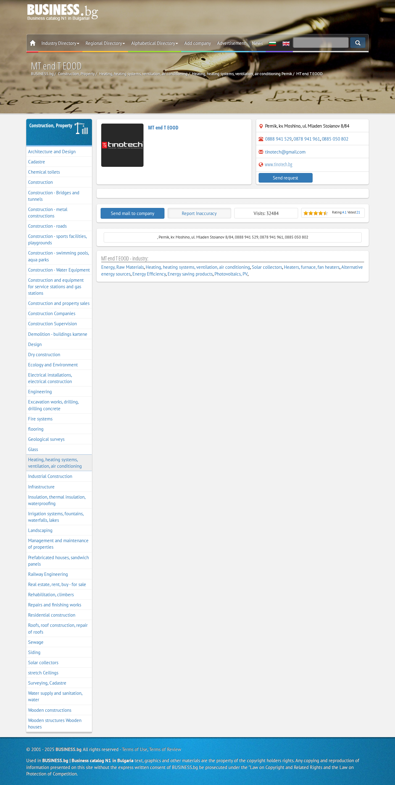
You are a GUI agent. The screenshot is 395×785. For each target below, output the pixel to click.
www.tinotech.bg (278, 164)
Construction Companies (51, 313)
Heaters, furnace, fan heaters (311, 267)
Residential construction (51, 615)
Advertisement (231, 43)
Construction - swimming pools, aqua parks (58, 256)
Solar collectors (43, 662)
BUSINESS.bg (68, 749)
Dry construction (44, 354)
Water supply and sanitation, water (55, 696)
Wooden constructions (49, 710)
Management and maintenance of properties (58, 544)
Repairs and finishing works (54, 605)
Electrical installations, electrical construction (50, 378)
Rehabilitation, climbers (51, 594)
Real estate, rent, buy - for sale (57, 584)
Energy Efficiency (149, 274)
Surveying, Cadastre (47, 683)
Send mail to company (132, 213)
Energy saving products (190, 274)
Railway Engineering (48, 574)
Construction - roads (47, 226)
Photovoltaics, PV (230, 274)
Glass (33, 449)
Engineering (40, 392)
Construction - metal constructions (47, 212)
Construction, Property (50, 125)
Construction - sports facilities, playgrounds (57, 239)
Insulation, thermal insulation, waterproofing (56, 500)
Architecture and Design (52, 151)
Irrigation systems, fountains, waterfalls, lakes (56, 517)
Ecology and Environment (53, 365)
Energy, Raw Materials (122, 267)
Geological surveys (46, 439)
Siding (34, 652)
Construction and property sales (58, 303)
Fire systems (40, 419)
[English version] (286, 43)
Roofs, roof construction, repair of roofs (58, 628)
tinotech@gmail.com (285, 152)
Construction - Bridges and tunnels (53, 196)
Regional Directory (103, 43)
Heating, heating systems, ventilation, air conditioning (55, 463)
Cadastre (36, 162)
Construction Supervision (52, 324)
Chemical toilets (44, 172)
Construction (40, 182)
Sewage (36, 642)
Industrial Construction (50, 476)
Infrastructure (41, 487)
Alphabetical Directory (153, 43)
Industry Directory (58, 43)
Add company (197, 43)
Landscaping (40, 530)
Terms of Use (134, 749)
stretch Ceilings (43, 673)
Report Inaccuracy (199, 213)
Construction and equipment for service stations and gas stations (56, 286)
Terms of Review (165, 749)
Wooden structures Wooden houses (54, 723)
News (257, 43)
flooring (36, 429)
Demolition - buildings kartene (57, 334)
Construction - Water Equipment (59, 270)
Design (35, 344)
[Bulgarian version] (272, 43)
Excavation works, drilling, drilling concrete (53, 405)
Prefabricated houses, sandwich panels (58, 561)
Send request (285, 178)
